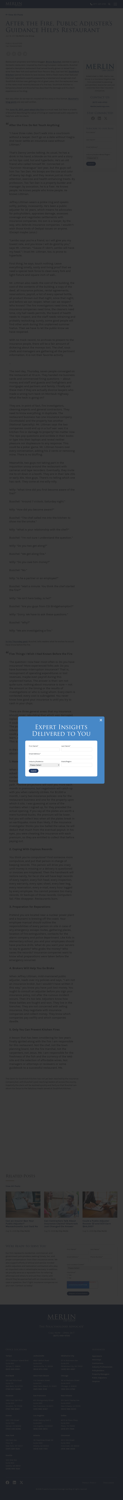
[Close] (101, 720)
